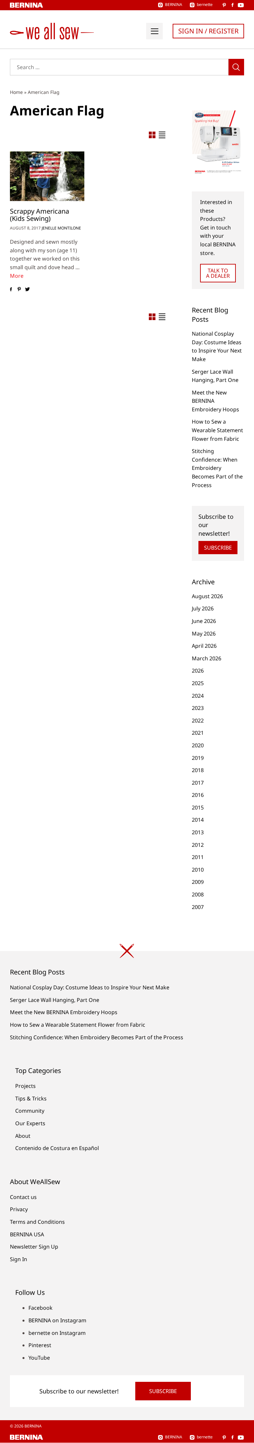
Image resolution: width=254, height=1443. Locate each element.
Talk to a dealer (218, 273)
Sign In (18, 1259)
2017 (198, 782)
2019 (198, 758)
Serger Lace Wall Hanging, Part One (54, 1000)
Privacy (19, 1209)
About (22, 1135)
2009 (198, 882)
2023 (198, 708)
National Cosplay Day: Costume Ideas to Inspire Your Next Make (89, 987)
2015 (198, 807)
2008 (198, 894)
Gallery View (152, 135)
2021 (198, 732)
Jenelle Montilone (61, 228)
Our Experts (30, 1123)
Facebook (40, 1307)
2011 (198, 857)
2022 (198, 720)
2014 (198, 819)
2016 (198, 795)
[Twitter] (27, 289)
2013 (198, 832)
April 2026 (204, 645)
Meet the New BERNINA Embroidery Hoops (63, 1012)
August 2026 (207, 596)
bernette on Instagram (57, 1333)
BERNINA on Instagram (57, 1320)
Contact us (23, 1197)
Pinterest (39, 1345)
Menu (154, 31)
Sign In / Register (208, 30)
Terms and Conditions (37, 1221)
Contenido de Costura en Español (57, 1148)
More (16, 275)
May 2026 (204, 633)
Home (16, 92)
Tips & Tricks (31, 1098)
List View (162, 135)
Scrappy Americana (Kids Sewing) (39, 215)
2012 (198, 844)
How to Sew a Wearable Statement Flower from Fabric (217, 430)
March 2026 (206, 658)
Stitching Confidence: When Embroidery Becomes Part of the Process (217, 467)
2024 (198, 695)
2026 (198, 670)
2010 (198, 869)
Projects (25, 1086)
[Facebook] (11, 289)
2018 (198, 770)
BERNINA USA (27, 1234)
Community (29, 1110)
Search (236, 67)
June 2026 (204, 621)
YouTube (39, 1357)
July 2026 (203, 608)
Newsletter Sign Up (34, 1246)
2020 (198, 745)
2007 (198, 907)
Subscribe (218, 547)
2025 (198, 683)
